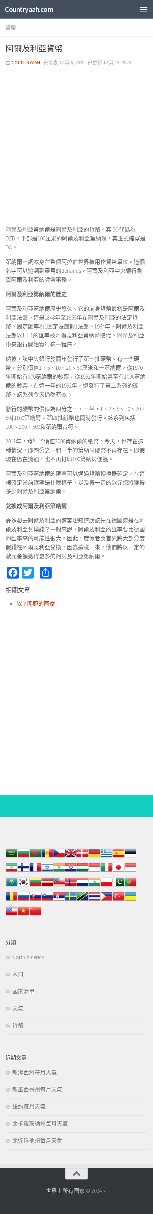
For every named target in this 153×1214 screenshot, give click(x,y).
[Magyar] (83, 871)
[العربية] (11, 856)
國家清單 (23, 991)
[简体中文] (35, 914)
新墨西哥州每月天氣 (37, 1089)
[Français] (35, 871)
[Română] (11, 900)
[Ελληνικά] (107, 856)
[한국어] (23, 885)
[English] (11, 914)
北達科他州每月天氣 (37, 1140)
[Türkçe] (118, 900)
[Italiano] (107, 871)
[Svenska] (71, 900)
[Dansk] (83, 856)
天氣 (17, 1008)
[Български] (23, 856)
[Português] (130, 885)
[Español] (118, 856)
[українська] (130, 900)
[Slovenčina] (35, 900)
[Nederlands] (83, 885)
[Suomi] (23, 871)
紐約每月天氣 (29, 1106)
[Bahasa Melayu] (59, 885)
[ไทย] (95, 900)
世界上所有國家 (65, 1190)
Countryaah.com (29, 9)
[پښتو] (118, 885)
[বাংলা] (35, 856)
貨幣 (11, 27)
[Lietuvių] (35, 885)
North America (28, 957)
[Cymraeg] (71, 856)
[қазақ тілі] (11, 885)
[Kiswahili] (83, 900)
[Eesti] (130, 856)
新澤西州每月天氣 (34, 1072)
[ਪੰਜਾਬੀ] (95, 885)
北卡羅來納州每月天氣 (40, 1123)
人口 (17, 974)
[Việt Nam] (23, 914)
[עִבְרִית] (47, 871)
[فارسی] (11, 871)
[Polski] (107, 885)
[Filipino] (107, 900)
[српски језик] (59, 900)
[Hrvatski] (71, 871)
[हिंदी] (59, 871)
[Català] (47, 856)
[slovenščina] (47, 900)
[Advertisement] (76, 148)
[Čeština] (59, 856)
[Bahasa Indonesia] (95, 871)
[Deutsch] (95, 856)
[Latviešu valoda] (47, 885)
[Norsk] (71, 885)
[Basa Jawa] (130, 871)
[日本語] (118, 871)
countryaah (26, 62)
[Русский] (23, 900)
